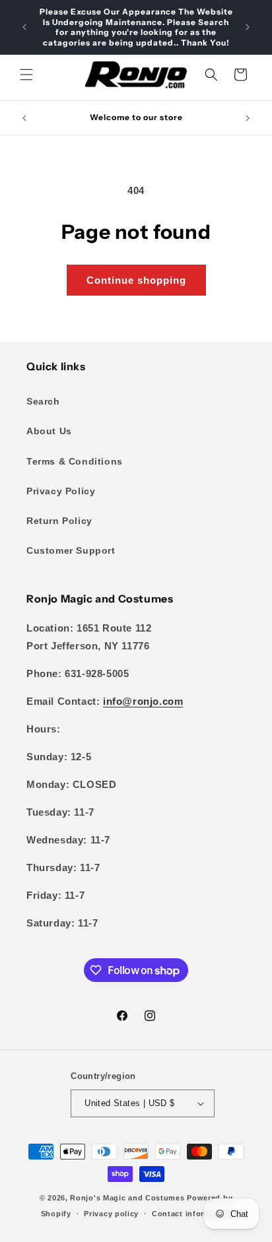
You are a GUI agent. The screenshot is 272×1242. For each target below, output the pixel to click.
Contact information (191, 1214)
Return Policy (59, 520)
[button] (26, 74)
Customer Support (71, 550)
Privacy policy (111, 1214)
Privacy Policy (60, 491)
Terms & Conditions (74, 461)
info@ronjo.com (143, 701)
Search (43, 401)
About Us (49, 431)
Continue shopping (136, 280)
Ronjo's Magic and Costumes (127, 1198)
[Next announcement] (247, 27)
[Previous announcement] (24, 27)
